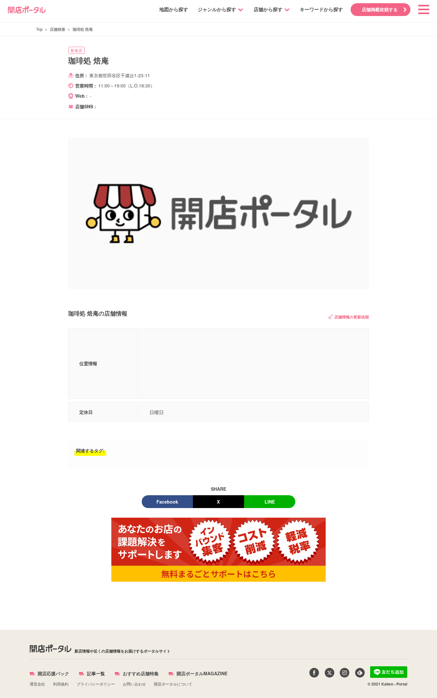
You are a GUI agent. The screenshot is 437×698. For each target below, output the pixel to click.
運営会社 (37, 683)
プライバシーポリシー (95, 683)
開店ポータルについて (173, 683)
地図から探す (173, 9)
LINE (270, 501)
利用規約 (60, 683)
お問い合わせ (134, 683)
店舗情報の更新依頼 (351, 317)
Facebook (167, 501)
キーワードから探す (321, 9)
